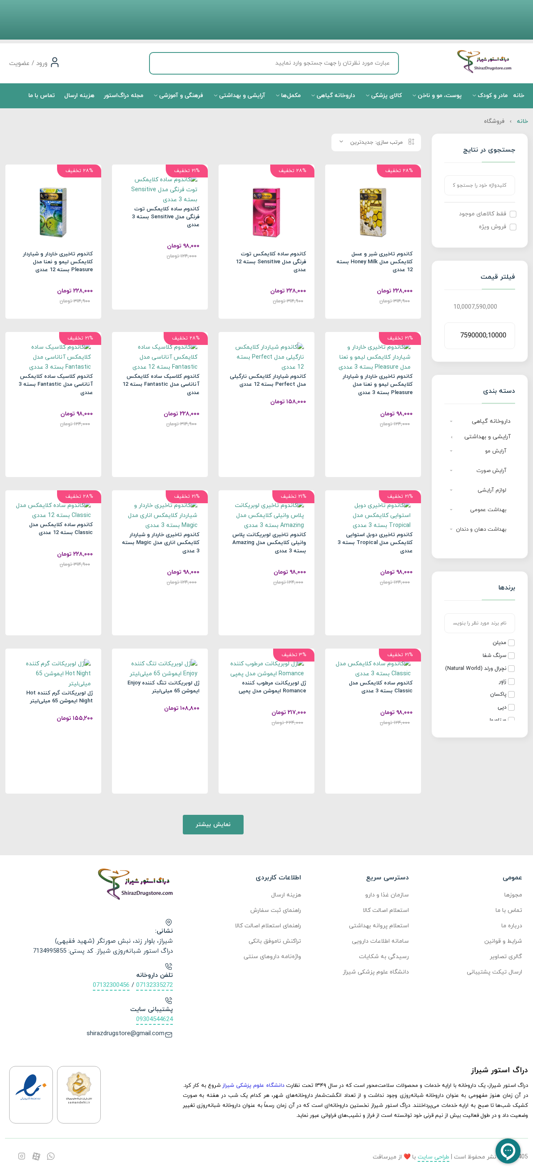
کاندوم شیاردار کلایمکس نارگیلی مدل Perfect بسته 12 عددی (268, 380)
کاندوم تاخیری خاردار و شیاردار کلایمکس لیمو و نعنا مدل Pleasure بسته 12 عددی (58, 262)
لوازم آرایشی (492, 490)
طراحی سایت (433, 1157)
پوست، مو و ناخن (439, 96)
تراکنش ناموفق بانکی (275, 941)
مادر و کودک (492, 96)
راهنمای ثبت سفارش (275, 910)
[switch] (513, 214)
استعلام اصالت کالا (385, 910)
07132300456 (111, 985)
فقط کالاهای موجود (482, 214)
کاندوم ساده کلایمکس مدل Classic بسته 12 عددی (61, 529)
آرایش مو (495, 451)
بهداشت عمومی (488, 510)
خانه (518, 96)
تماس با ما (41, 96)
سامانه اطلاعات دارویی (380, 941)
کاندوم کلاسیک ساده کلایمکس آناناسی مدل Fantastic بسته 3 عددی (56, 384)
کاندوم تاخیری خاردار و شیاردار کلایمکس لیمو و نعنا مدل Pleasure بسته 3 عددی (378, 384)
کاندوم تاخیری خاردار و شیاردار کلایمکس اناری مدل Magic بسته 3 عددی (160, 542)
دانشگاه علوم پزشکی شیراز (375, 972)
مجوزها (513, 895)
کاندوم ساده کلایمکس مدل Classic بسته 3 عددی (381, 687)
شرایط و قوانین (503, 941)
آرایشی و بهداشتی (241, 96)
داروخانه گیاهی (335, 96)
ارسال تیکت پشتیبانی (494, 972)
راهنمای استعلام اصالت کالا (268, 926)
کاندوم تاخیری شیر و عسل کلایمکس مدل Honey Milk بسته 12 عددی (374, 262)
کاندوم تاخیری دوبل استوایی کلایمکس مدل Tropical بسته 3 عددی (375, 542)
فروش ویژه (492, 227)
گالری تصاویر (506, 957)
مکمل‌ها (290, 96)
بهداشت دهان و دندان (481, 529)
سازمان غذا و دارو (386, 895)
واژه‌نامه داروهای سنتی (272, 957)
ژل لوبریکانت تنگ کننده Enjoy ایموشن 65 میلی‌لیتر (163, 687)
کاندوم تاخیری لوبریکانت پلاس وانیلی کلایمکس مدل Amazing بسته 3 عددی (269, 542)
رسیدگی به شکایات (383, 957)
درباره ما (511, 926)
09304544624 (154, 1019)
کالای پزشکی (385, 96)
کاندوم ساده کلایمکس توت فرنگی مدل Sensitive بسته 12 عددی (271, 262)
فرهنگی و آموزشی (180, 96)
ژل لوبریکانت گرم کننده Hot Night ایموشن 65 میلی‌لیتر (59, 697)
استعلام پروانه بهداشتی (378, 926)
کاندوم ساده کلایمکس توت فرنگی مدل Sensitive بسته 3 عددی (165, 217)
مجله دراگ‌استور (123, 96)
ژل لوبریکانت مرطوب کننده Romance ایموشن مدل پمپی (272, 687)
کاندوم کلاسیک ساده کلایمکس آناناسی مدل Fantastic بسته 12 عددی (160, 384)
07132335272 (154, 985)
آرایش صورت (491, 470)
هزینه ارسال (79, 96)
